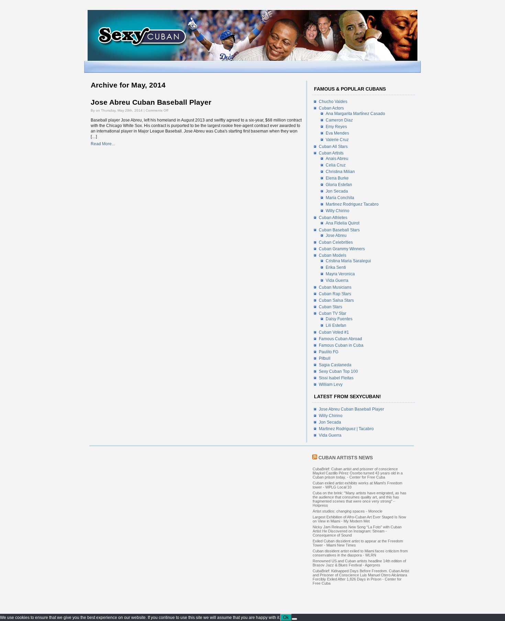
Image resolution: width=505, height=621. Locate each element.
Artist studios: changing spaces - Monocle (347, 511)
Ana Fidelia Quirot (342, 223)
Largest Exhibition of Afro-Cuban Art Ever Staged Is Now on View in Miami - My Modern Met (359, 519)
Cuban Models (332, 255)
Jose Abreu (336, 235)
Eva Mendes (337, 133)
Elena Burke (337, 178)
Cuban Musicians (335, 287)
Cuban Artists (331, 153)
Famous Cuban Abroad (340, 338)
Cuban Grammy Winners (342, 248)
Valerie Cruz (337, 139)
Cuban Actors (331, 108)
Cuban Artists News (345, 457)
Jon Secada (337, 191)
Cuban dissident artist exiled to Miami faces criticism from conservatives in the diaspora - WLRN (360, 553)
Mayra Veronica (340, 274)
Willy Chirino (337, 210)
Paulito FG (328, 351)
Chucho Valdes (333, 101)
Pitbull (324, 358)
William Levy (331, 384)
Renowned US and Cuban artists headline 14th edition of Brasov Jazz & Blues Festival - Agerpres (359, 563)
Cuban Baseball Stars (339, 230)
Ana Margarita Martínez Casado (355, 113)
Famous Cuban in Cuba (341, 345)
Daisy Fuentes (339, 319)
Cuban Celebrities (336, 242)
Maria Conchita (340, 197)
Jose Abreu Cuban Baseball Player (151, 102)
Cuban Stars (330, 306)
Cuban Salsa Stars (336, 300)
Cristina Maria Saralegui (348, 260)
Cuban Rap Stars (335, 293)
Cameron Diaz (339, 120)
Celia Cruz (336, 165)
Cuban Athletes (333, 217)
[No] (294, 619)
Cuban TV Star (332, 313)
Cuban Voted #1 (334, 332)
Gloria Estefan (339, 184)
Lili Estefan (336, 325)
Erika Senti (336, 267)
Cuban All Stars (333, 146)
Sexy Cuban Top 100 (338, 371)
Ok (286, 617)
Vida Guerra (337, 280)
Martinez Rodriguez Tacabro (352, 204)
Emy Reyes (336, 126)
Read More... (103, 143)
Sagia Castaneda (335, 365)
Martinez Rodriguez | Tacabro (346, 428)
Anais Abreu (337, 158)
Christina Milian (340, 171)
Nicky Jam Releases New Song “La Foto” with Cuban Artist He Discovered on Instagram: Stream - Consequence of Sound (357, 531)
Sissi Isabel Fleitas (336, 378)
